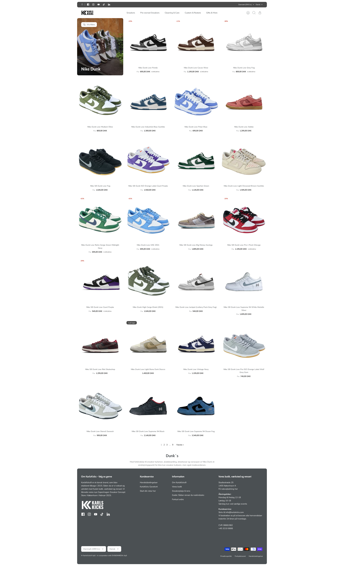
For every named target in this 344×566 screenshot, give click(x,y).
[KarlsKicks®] (87, 13)
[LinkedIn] (109, 4)
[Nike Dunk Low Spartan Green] (196, 159)
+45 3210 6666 (225, 528)
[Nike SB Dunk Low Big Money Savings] (196, 219)
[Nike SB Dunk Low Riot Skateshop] (100, 343)
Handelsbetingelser (148, 482)
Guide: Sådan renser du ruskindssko (188, 495)
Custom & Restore (193, 12)
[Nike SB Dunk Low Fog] (100, 159)
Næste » (180, 444)
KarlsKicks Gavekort (149, 486)
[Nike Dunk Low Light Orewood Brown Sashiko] (244, 159)
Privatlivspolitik (226, 556)
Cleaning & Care (172, 12)
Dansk (258, 4)
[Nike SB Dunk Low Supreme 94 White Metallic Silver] (244, 281)
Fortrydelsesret (240, 556)
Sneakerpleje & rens (181, 491)
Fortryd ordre (178, 499)
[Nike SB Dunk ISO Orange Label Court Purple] (148, 159)
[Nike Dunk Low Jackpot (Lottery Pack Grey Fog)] (196, 281)
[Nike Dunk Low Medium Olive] (100, 100)
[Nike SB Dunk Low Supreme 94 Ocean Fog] (196, 405)
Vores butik (177, 486)
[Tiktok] (103, 4)
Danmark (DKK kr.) (245, 4)
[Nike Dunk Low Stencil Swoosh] (100, 405)
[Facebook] (88, 4)
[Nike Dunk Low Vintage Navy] (196, 343)
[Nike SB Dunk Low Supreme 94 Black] (148, 405)
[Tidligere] (133, 5)
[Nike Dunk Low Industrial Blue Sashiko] (148, 100)
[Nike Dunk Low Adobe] (244, 100)
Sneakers (131, 12)
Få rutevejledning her (228, 489)
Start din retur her (148, 491)
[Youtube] (98, 4)
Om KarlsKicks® (179, 482)
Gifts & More (211, 12)
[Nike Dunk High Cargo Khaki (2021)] (148, 281)
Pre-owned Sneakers (149, 12)
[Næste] (211, 5)
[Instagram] (93, 4)
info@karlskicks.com (235, 512)
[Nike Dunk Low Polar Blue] (196, 100)
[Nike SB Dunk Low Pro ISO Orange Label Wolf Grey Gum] (244, 343)
